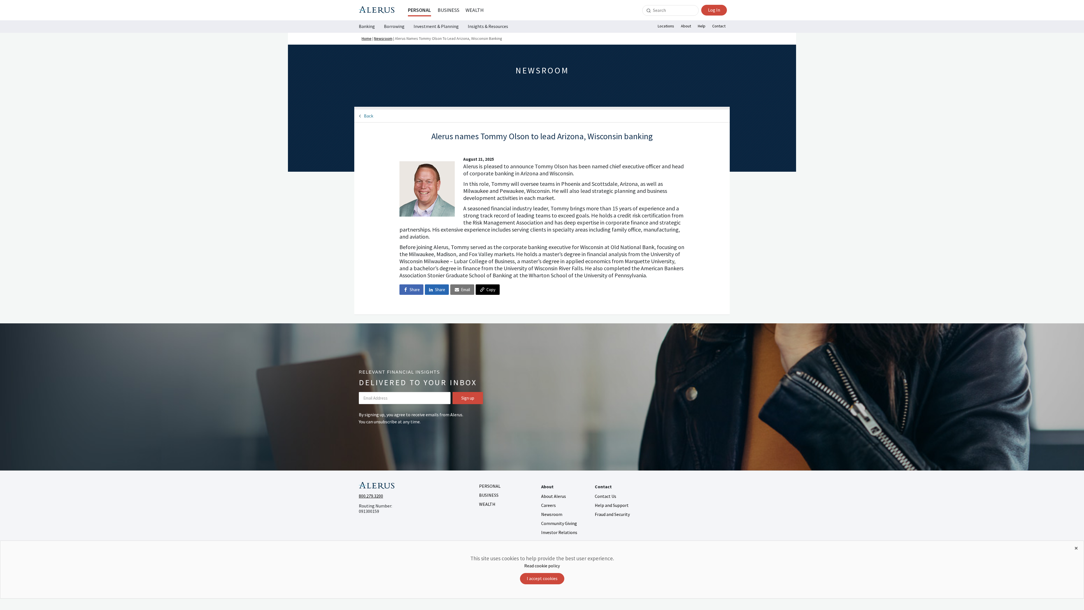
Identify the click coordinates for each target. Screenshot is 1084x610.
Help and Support (612, 505)
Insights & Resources (488, 26)
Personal (419, 10)
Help (701, 26)
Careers (548, 505)
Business (448, 10)
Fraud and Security (612, 514)
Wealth (474, 10)
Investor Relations (559, 532)
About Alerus (553, 496)
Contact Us (605, 496)
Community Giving (559, 523)
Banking (367, 26)
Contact (718, 26)
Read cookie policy (542, 565)
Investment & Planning (436, 26)
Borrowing (394, 26)
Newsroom (383, 38)
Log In (714, 10)
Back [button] (368, 116)
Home (366, 38)
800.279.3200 (371, 496)
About (686, 26)
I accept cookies (542, 578)
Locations (666, 26)
